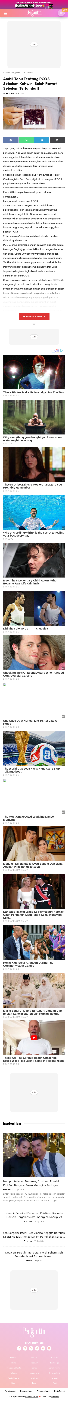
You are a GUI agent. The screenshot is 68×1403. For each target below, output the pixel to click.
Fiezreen (7, 1189)
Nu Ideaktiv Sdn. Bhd (31, 1396)
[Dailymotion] (49, 1348)
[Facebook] (19, 1348)
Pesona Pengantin (11, 72)
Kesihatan (29, 72)
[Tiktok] (37, 1348)
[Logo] (34, 13)
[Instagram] (25, 1348)
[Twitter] (31, 1348)
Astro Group (55, 1396)
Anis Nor (10, 93)
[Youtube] (43, 1348)
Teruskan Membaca (34, 316)
